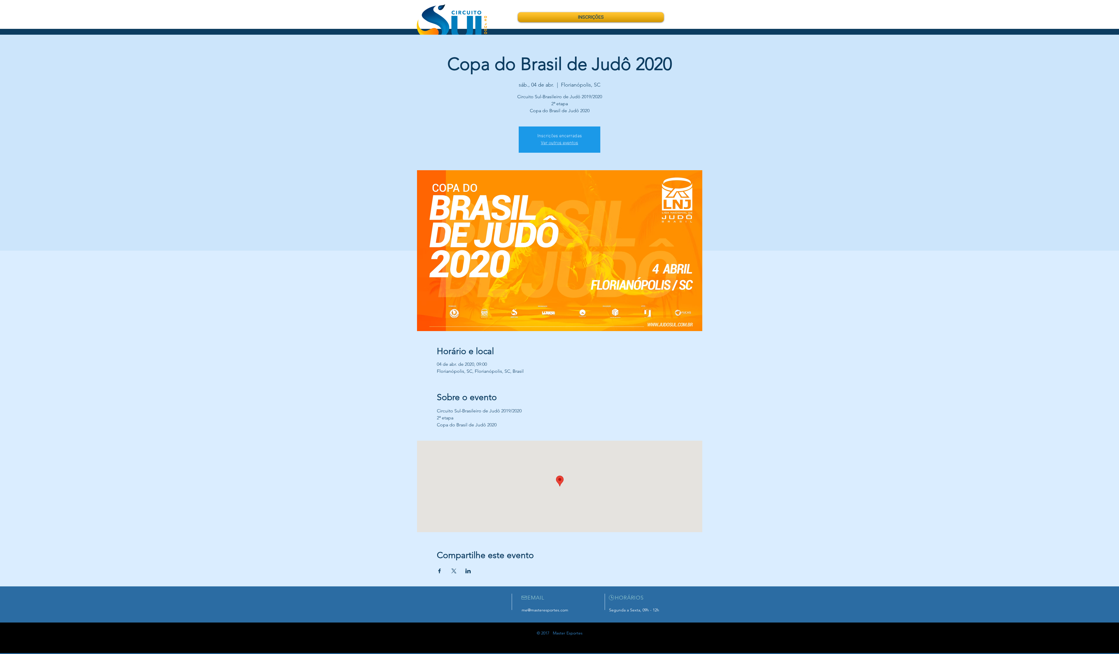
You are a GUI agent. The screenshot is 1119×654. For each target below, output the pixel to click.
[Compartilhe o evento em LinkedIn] (468, 571)
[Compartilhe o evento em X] (454, 571)
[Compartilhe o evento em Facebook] (439, 571)
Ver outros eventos (559, 143)
